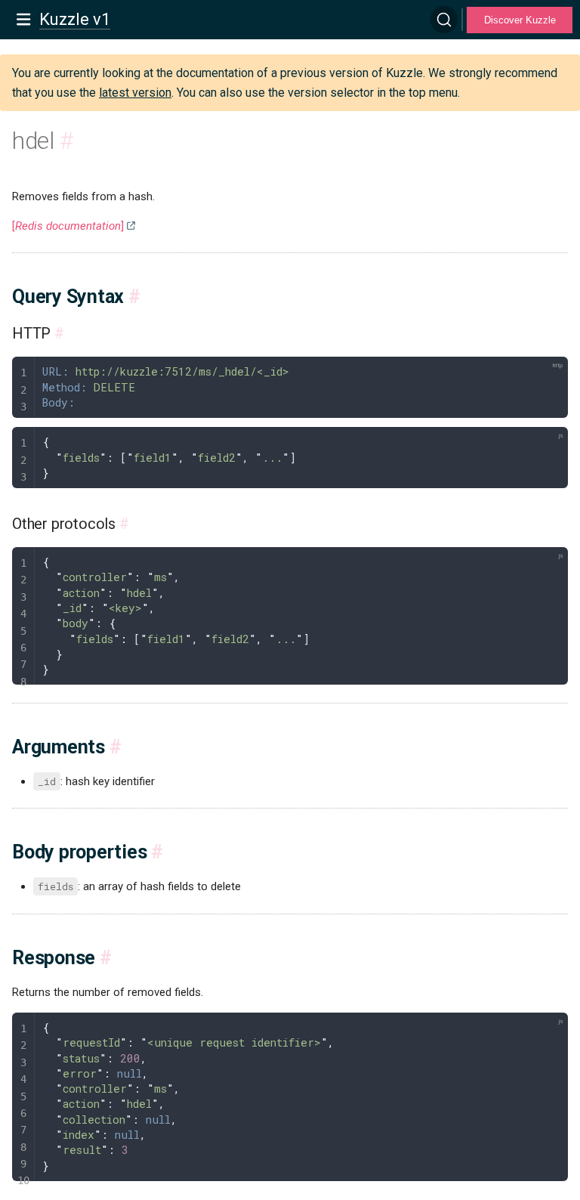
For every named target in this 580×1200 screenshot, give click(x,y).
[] (68, 226)
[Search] (444, 19)
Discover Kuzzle (520, 20)
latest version (135, 92)
